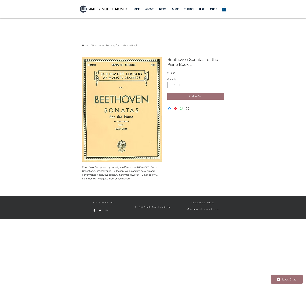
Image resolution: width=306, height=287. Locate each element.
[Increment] (180, 85)
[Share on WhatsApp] (181, 108)
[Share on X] (187, 108)
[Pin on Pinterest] (175, 108)
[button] (224, 8)
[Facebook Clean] (94, 210)
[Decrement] (170, 85)
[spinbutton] (175, 85)
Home (85, 45)
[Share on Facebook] (169, 108)
